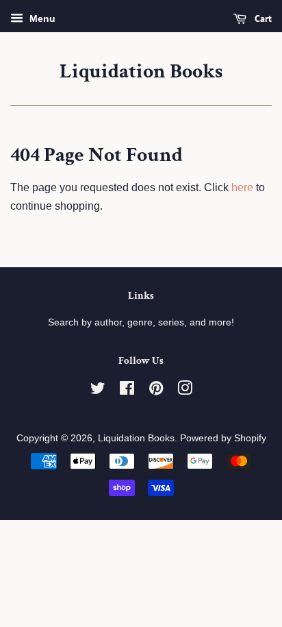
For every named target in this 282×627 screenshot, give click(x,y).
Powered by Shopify (223, 438)
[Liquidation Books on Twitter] (97, 391)
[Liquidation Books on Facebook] (127, 391)
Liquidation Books (141, 72)
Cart (262, 18)
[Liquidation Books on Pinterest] (156, 391)
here (242, 187)
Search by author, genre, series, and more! (141, 322)
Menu (41, 18)
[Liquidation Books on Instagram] (184, 391)
